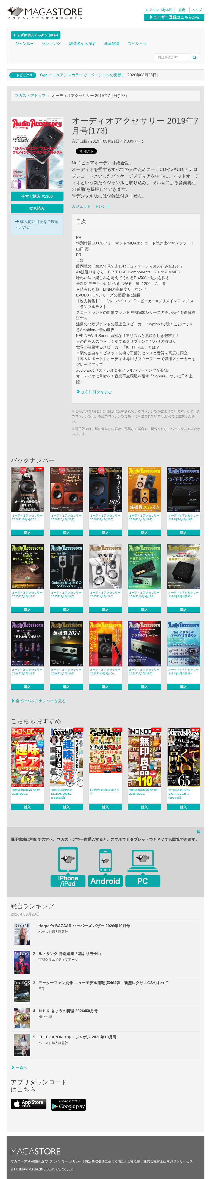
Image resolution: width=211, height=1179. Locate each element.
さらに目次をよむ (96, 392)
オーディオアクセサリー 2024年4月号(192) (27, 671)
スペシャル (137, 43)
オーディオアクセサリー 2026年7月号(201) (66, 517)
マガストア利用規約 (25, 1161)
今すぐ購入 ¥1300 (37, 196)
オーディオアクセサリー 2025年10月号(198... (183, 517)
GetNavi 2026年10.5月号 (104, 791)
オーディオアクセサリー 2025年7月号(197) (27, 594)
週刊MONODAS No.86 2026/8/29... (26, 791)
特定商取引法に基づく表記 (104, 1161)
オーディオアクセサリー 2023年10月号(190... (105, 671)
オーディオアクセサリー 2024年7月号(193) (183, 594)
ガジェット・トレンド (91, 206)
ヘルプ (197, 10)
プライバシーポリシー (65, 1161)
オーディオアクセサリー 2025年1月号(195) (105, 594)
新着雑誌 (112, 43)
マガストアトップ (30, 95)
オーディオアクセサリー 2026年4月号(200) (105, 517)
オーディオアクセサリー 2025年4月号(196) (66, 594)
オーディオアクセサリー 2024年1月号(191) (66, 671)
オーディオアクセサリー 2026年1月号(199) (144, 517)
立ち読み (37, 208)
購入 (27, 533)
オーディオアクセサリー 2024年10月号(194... (144, 594)
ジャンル (22, 43)
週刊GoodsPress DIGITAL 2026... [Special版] (61, 793)
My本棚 (166, 10)
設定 (182, 10)
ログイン (152, 10)
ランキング (51, 43)
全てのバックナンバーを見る (40, 701)
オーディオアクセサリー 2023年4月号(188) (183, 671)
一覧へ (21, 1067)
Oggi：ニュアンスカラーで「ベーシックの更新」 (82, 75)
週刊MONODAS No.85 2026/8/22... (143, 791)
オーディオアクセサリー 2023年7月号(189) (144, 671)
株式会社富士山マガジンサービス (168, 1161)
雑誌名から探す (82, 43)
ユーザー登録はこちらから (176, 17)
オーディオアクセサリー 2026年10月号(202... (27, 517)
